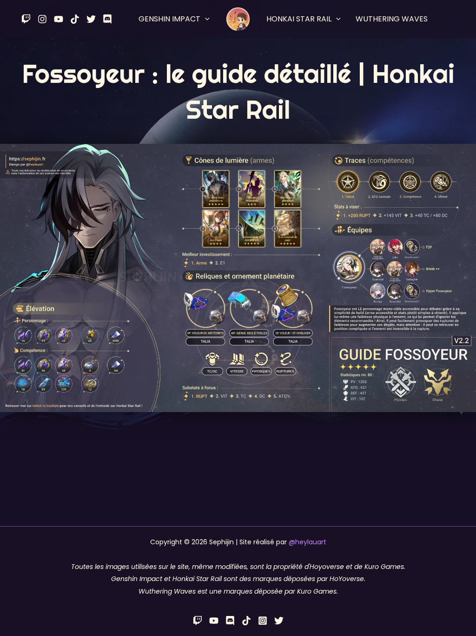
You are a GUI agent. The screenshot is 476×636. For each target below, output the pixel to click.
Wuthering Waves (392, 19)
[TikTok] (246, 620)
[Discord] (107, 19)
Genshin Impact (169, 19)
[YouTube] (58, 19)
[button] (205, 19)
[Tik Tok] (74, 19)
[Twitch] (26, 19)
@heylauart (307, 542)
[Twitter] (91, 19)
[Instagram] (42, 19)
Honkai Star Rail (298, 19)
